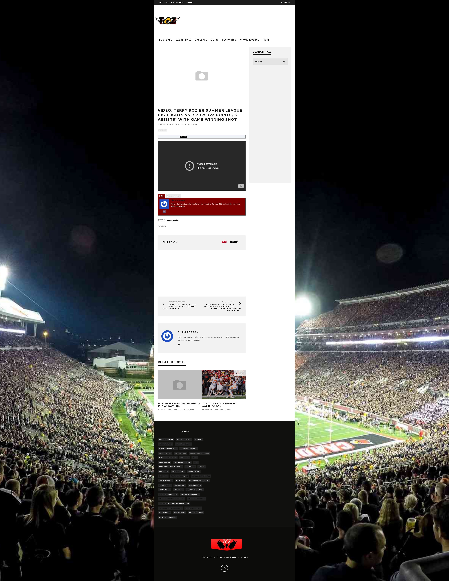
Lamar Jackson (195, 485)
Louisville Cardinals (190, 494)
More (266, 40)
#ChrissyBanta (165, 453)
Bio (162, 196)
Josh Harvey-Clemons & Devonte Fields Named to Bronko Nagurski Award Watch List (222, 308)
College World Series (201, 476)
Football (165, 40)
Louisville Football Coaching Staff (174, 503)
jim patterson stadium (198, 480)
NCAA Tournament (193, 508)
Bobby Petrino (178, 471)
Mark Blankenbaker (211, 410)
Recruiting (229, 40)
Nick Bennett (164, 512)
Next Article (228, 302)
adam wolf (190, 467)
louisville (178, 489)
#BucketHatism (165, 444)
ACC (196, 462)
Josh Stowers (164, 485)
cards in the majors (180, 476)
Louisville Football (196, 499)
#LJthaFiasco (180, 453)
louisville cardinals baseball (171, 499)
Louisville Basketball (168, 494)
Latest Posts (174, 196)
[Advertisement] (252, 21)
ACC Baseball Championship (170, 467)
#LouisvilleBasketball (199, 453)
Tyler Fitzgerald (196, 512)
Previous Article (177, 302)
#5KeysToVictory (166, 439)
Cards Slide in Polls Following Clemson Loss (219, 405)
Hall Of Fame (177, 2)
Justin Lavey (180, 485)
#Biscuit (198, 439)
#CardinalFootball (189, 448)
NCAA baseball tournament (170, 508)
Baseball (201, 40)
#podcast (184, 457)
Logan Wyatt (164, 489)
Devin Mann (180, 480)
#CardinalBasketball (167, 448)
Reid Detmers (179, 512)
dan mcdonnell (165, 480)
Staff (189, 2)
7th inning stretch (182, 462)
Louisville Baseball (195, 489)
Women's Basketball (167, 517)
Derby (215, 40)
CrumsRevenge (249, 40)
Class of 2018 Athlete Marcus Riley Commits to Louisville (179, 307)
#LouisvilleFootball (167, 457)
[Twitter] (164, 212)
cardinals (163, 476)
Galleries (163, 2)
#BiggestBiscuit (184, 439)
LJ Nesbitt (163, 410)
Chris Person (167, 124)
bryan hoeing (193, 471)
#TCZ (195, 457)
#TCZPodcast (164, 462)
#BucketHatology (183, 444)
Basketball (183, 40)
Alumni (201, 467)
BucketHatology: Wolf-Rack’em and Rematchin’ (174, 405)
